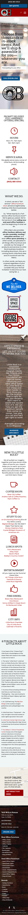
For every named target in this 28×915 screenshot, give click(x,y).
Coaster (5, 889)
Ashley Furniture (7, 883)
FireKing (5, 891)
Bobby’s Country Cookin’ (14, 556)
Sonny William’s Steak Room (14, 603)
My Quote (14, 6)
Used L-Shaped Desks (9, 870)
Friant (4, 893)
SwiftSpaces (15, 426)
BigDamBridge (8, 524)
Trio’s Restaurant (14, 550)
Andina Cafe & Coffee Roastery (14, 497)
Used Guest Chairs (8, 865)
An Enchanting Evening (10, 520)
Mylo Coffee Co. (14, 499)
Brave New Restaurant (14, 599)
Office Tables (6, 844)
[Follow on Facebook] (9, 908)
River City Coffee (14, 494)
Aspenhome (6, 885)
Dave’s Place (14, 554)
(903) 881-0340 (14, 2)
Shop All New (6, 854)
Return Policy (20, 910)
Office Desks (6, 842)
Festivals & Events (14, 579)
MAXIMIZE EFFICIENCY (14, 432)
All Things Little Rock (14, 577)
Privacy (4, 912)
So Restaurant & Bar (14, 605)
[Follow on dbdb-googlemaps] (19, 908)
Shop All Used (6, 876)
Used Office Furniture (10, 859)
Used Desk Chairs (8, 863)
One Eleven (14, 601)
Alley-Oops (14, 552)
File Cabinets (6, 848)
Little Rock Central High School (12, 720)
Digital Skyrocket (20, 912)
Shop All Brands (7, 900)
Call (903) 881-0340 (10, 78)
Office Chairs (6, 840)
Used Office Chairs (8, 861)
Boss (4, 887)
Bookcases (6, 850)
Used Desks (6, 867)
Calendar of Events (14, 627)
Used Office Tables (8, 874)
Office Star (5, 897)
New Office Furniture (10, 837)
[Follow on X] (14, 908)
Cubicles (5, 846)
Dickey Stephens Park (14, 528)
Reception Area (7, 852)
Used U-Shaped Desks (9, 872)
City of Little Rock (14, 624)
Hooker (4, 895)
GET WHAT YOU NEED (13, 793)
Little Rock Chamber (14, 622)
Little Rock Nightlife (14, 581)
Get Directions (6, 820)
